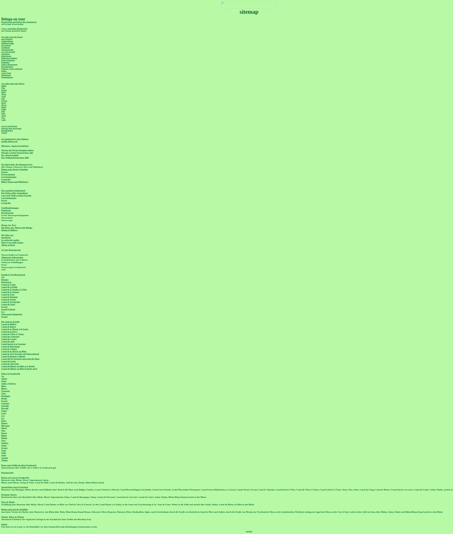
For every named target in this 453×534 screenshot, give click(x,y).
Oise (3, 430)
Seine (3, 455)
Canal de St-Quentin (10, 302)
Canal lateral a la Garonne (13, 344)
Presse (4, 200)
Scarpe (4, 317)
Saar (3, 118)
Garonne (5, 403)
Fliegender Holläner (9, 58)
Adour (4, 378)
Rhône (4, 438)
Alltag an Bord (8, 245)
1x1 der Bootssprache (11, 250)
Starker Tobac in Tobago (12, 517)
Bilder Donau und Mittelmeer (14, 182)
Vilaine (4, 460)
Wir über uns (7, 235)
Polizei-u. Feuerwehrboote (11, 69)
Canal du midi (7, 341)
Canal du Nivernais (10, 364)
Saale (3, 97)
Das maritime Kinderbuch (13, 190)
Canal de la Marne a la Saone (14, 329)
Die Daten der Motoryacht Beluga (16, 228)
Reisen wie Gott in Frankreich (15, 477)
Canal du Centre (9, 339)
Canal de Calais (8, 284)
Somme (4, 458)
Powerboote (6, 46)
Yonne (4, 411)
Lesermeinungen (8, 177)
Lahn (3, 120)
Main (3, 92)
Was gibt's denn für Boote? (12, 37)
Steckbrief (6, 237)
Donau (4, 90)
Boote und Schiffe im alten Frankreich (18, 465)
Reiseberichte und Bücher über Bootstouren (19, 22)
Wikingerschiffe (7, 43)
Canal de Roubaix (9, 297)
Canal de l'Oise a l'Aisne (12, 334)
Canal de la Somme (10, 292)
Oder (3, 114)
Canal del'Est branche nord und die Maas (20, 359)
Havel (3, 103)
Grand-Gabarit (8, 309)
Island (4, 524)
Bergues (5, 279)
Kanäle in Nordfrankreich (13, 275)
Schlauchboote (7, 41)
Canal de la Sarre (9, 331)
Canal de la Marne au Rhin (13, 351)
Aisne (3, 381)
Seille (3, 453)
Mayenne (5, 426)
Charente (5, 391)
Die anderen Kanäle (10, 322)
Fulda (3, 109)
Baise (3, 386)
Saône (4, 445)
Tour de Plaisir (8, 502)
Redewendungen (8, 60)
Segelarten (5, 54)
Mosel (3, 107)
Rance (4, 433)
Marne (4, 423)
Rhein (3, 86)
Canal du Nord (8, 304)
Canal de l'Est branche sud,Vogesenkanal (20, 354)
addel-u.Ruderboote (9, 65)
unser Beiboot (6, 39)
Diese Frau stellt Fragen (12, 242)
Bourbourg (6, 282)
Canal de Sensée (8, 299)
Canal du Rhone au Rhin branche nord (19, 369)
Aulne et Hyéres (8, 383)
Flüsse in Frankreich (10, 374)
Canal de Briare (8, 327)
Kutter (4, 71)
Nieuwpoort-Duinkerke (11, 314)
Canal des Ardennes (10, 336)
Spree (3, 116)
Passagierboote (7, 67)
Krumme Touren (9, 494)
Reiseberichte (7, 213)
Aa (2, 376)
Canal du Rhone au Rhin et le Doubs (18, 366)
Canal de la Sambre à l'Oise (14, 289)
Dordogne (5, 396)
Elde (3, 111)
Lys (2, 312)
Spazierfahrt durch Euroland (14, 487)
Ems (3, 99)
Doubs (4, 398)
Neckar (4, 101)
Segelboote (5, 48)
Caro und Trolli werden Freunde (16, 195)
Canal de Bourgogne (10, 346)
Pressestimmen (8, 174)
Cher (3, 393)
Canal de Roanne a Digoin (13, 356)
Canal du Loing (8, 361)
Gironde (5, 406)
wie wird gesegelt (8, 52)
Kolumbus (5, 63)
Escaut (4, 307)
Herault (4, 408)
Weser (3, 94)
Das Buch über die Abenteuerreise (16, 164)
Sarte (3, 450)
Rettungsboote (7, 77)
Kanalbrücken (7, 131)
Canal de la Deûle (9, 287)
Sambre (4, 443)
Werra (3, 105)
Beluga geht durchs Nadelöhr (14, 169)
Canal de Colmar (9, 349)
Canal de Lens (7, 294)
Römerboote (6, 56)
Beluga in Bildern (9, 230)
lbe (4, 88)
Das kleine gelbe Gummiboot (14, 193)
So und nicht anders (10, 240)
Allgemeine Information (12, 257)
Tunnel (4, 133)
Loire (3, 413)
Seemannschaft (7, 50)
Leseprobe (6, 179)
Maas (3, 421)
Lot (2, 416)
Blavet (4, 388)
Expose (4, 172)
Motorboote (6, 75)
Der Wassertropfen (10, 155)
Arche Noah (6, 73)
